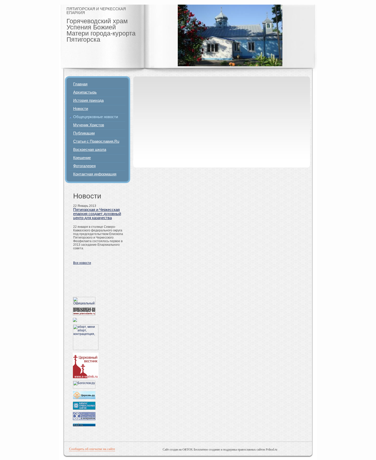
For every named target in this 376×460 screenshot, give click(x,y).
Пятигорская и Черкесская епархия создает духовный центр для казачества (97, 214)
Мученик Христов (88, 125)
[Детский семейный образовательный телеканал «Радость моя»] (75, 321)
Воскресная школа (89, 150)
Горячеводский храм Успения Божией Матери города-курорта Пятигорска (101, 30)
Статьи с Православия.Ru (96, 141)
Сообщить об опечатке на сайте (92, 448)
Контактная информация (94, 174)
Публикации (84, 133)
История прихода (88, 100)
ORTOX (187, 449)
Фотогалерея (84, 166)
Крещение (82, 158)
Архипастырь (85, 92)
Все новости (82, 263)
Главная (80, 84)
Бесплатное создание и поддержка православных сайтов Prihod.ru (235, 449)
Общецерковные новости (95, 117)
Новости (80, 109)
